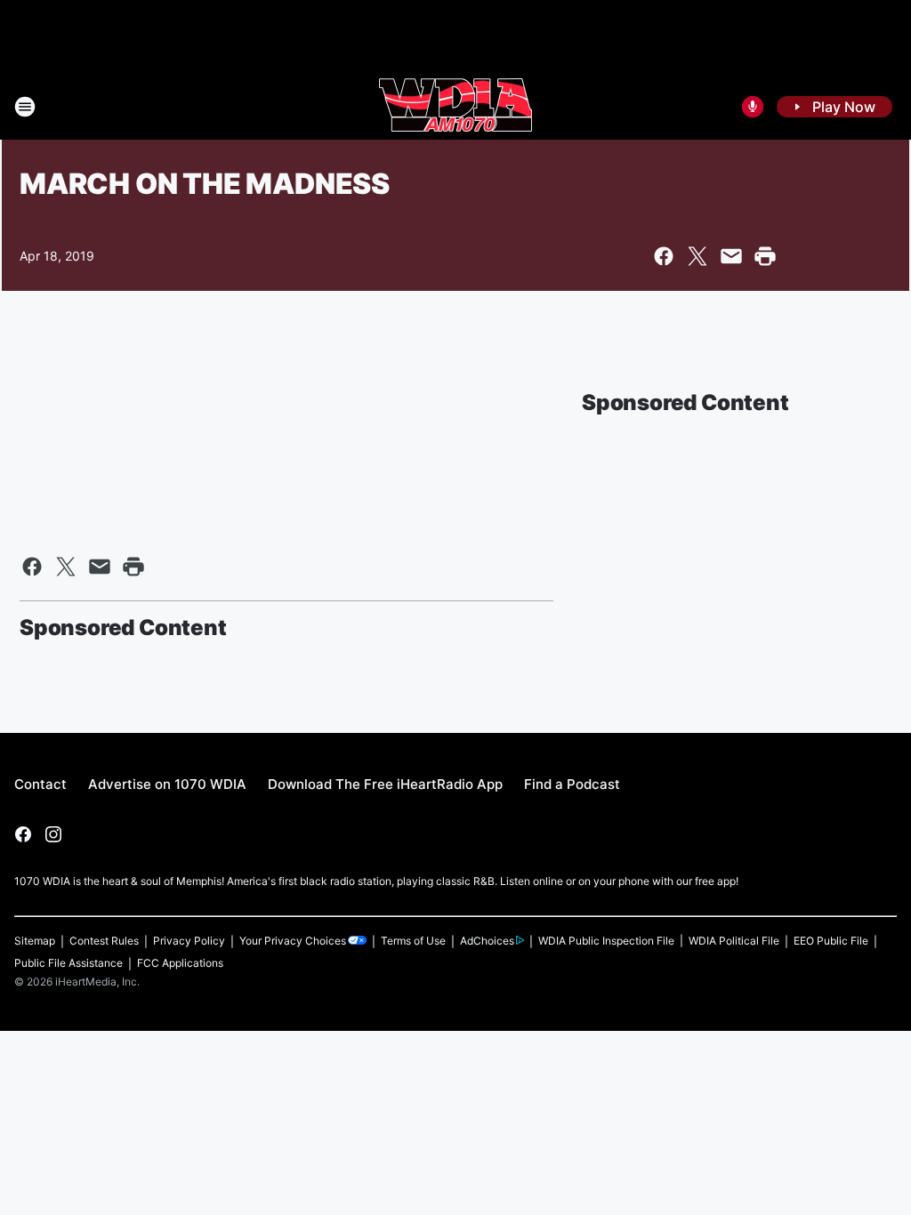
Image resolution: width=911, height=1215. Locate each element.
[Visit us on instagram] (53, 834)
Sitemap (34, 940)
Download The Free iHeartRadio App (385, 784)
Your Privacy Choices (292, 940)
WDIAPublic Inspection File (606, 940)
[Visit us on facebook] (23, 834)
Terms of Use (413, 940)
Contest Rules (104, 940)
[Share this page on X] (697, 256)
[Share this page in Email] (731, 256)
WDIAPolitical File (734, 940)
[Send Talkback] (752, 106)
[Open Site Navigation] (25, 106)
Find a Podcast (572, 784)
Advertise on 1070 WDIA (167, 784)
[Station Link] (455, 106)
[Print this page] (765, 256)
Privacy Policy (189, 940)
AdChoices (487, 940)
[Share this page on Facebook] (663, 256)
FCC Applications (180, 963)
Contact (40, 784)
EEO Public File (831, 940)
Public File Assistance (68, 963)
